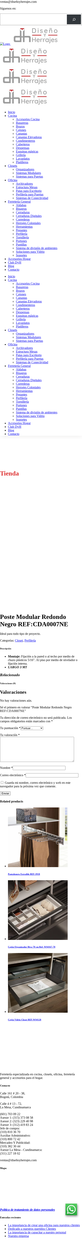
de (12, 1209)
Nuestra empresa (18, 1236)
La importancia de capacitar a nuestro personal (37, 1232)
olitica (6, 1209)
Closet (19, 640)
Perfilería (30, 640)
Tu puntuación (10, 728)
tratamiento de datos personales (34, 1209)
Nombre (6, 767)
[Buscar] (74, 19)
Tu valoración (10, 735)
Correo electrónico (13, 775)
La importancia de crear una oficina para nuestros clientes (44, 1225)
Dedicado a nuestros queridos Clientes (32, 1228)
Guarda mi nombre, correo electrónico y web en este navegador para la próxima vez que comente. (35, 784)
